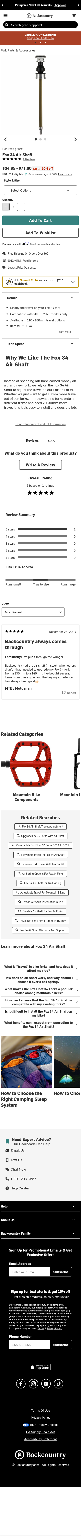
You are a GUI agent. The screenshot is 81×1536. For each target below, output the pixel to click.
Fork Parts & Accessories (18, 50)
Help (4, 1206)
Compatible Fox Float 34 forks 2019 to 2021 (42, 845)
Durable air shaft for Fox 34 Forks (43, 911)
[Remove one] (5, 207)
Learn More (64, 332)
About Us (8, 1220)
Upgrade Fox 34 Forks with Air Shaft (42, 836)
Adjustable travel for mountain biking (42, 892)
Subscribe (61, 1272)
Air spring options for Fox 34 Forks (43, 873)
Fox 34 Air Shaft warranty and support (43, 930)
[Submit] (6, 24)
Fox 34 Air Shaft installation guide (43, 902)
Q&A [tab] (51, 440)
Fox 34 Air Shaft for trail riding (42, 883)
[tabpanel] (40, 583)
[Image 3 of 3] (45, 139)
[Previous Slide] (3, 5)
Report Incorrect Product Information (41, 424)
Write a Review (40, 464)
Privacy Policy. (54, 1328)
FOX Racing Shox (12, 149)
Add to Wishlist (40, 232)
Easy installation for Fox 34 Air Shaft (42, 855)
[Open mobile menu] (5, 15)
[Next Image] (75, 139)
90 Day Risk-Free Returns (22, 260)
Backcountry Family (16, 1233)
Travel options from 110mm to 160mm (42, 921)
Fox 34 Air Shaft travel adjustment (42, 826)
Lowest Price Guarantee (22, 267)
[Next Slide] (78, 5)
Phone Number (20, 1336)
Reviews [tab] (32, 440)
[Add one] (22, 207)
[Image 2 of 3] (40, 139)
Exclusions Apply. (18, 1307)
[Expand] (73, 282)
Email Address (20, 1263)
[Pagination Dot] (35, 42)
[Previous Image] (5, 139)
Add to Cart (40, 220)
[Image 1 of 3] (35, 139)
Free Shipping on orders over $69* (29, 253)
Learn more (65, 174)
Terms (41, 1328)
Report (71, 693)
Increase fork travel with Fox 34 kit (43, 864)
